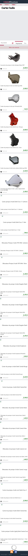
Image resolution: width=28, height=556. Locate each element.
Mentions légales (4, 554)
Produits (7, 4)
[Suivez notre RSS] (12, 551)
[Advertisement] (14, 26)
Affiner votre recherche (14, 47)
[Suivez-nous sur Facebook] (16, 551)
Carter (13, 4)
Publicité (10, 554)
